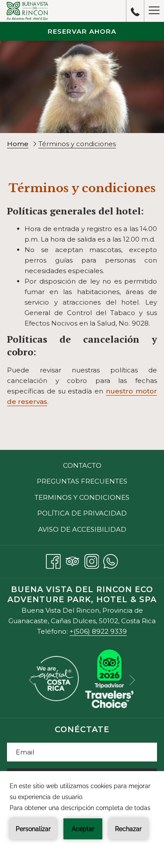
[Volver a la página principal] (27, 11)
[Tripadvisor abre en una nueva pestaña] (72, 560)
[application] (82, 810)
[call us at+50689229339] (135, 11)
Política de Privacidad (82, 513)
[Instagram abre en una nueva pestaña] (91, 560)
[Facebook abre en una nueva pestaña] (53, 560)
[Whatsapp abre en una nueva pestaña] (110, 560)
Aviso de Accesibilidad (82, 529)
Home (17, 144)
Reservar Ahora (82, 31)
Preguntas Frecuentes (82, 481)
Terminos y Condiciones (82, 497)
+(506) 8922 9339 (98, 631)
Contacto (82, 465)
